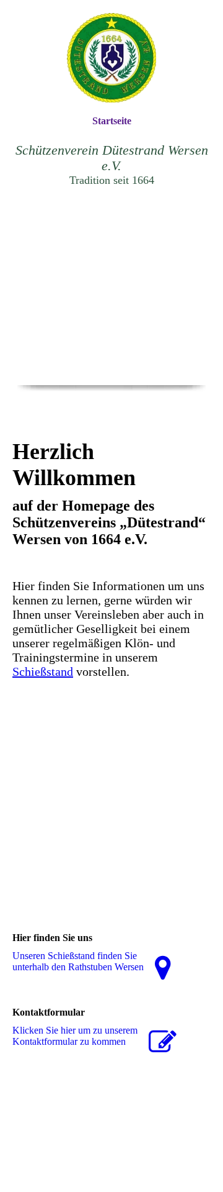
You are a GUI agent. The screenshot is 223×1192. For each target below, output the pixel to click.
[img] (111, 57)
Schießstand (42, 671)
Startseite (111, 121)
